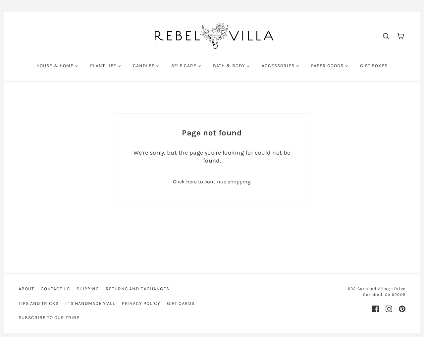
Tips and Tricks (39, 303)
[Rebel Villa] (214, 35)
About (26, 289)
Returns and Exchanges (137, 289)
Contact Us (55, 289)
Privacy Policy (141, 303)
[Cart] (400, 35)
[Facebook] (376, 309)
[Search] (386, 36)
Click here (185, 181)
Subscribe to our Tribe (49, 317)
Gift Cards (180, 303)
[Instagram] (389, 309)
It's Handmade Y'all (90, 303)
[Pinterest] (402, 309)
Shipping (88, 289)
